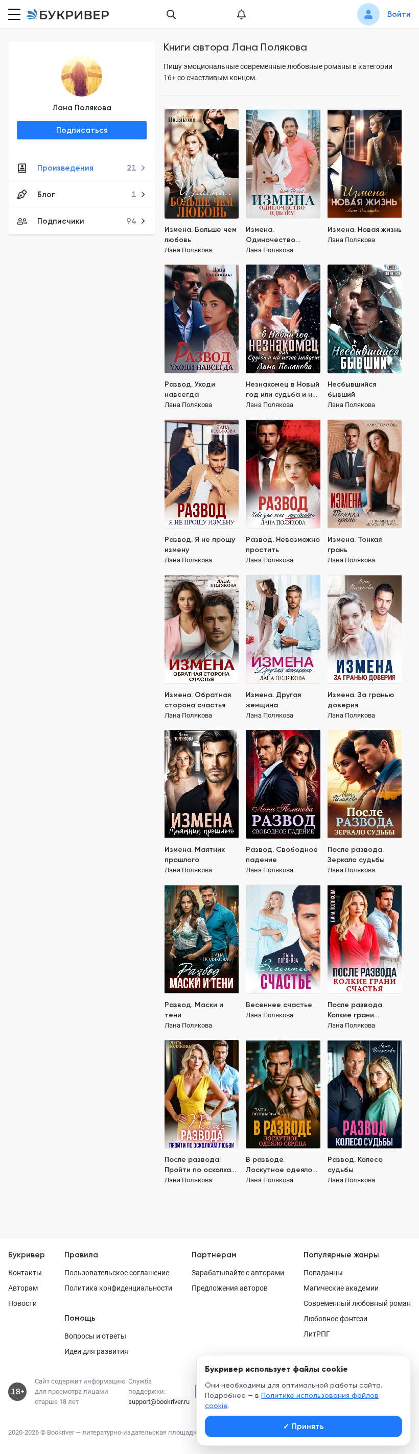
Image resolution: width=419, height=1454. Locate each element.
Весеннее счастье (279, 1004)
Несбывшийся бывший (352, 389)
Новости (22, 1303)
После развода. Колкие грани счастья (356, 1010)
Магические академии (341, 1288)
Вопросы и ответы (95, 1336)
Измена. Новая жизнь (365, 229)
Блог (86, 194)
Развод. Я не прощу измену (200, 544)
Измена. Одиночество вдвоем (270, 235)
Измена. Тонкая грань (355, 544)
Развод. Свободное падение (282, 854)
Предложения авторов (230, 1288)
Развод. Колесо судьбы (355, 1164)
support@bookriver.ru (159, 1401)
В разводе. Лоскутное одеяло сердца (279, 1165)
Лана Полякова (81, 107)
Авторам (23, 1288)
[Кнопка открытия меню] (13, 14)
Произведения (86, 168)
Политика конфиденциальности (118, 1288)
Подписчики (86, 221)
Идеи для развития (96, 1351)
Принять (303, 1426)
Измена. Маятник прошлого (195, 854)
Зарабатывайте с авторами (238, 1273)
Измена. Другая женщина (273, 699)
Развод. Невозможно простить (283, 544)
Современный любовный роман (357, 1303)
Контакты (25, 1273)
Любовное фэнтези (335, 1319)
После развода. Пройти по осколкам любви (200, 1165)
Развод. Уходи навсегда (190, 389)
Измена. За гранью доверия (361, 699)
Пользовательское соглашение (116, 1273)
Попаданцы (323, 1273)
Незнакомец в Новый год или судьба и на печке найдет (282, 390)
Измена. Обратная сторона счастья (198, 699)
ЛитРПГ (317, 1334)
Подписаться (82, 130)
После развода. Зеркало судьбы (356, 854)
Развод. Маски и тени (194, 1009)
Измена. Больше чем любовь (201, 234)
